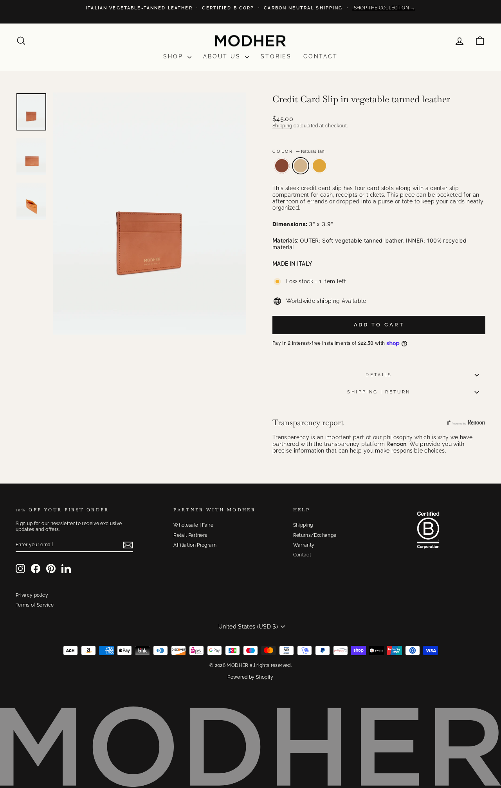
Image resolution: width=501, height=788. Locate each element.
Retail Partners (190, 535)
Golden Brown (282, 166)
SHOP (174, 56)
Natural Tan (300, 166)
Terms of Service (35, 605)
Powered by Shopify (250, 677)
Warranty (304, 545)
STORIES (276, 56)
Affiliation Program (194, 545)
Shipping (282, 126)
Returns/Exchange (315, 535)
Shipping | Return (378, 392)
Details (379, 374)
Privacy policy (32, 595)
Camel (319, 166)
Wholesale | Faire (193, 525)
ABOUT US (223, 56)
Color (298, 151)
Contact (320, 56)
